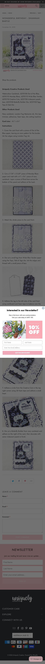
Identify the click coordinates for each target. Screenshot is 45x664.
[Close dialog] (43, 308)
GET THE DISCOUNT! (22, 353)
